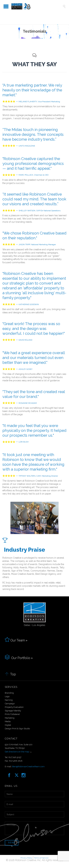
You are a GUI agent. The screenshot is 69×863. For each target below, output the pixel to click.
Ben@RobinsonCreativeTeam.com (28, 766)
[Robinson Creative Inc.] (37, 6)
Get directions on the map (17, 751)
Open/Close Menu (6, 6)
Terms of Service (41, 858)
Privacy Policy (26, 858)
